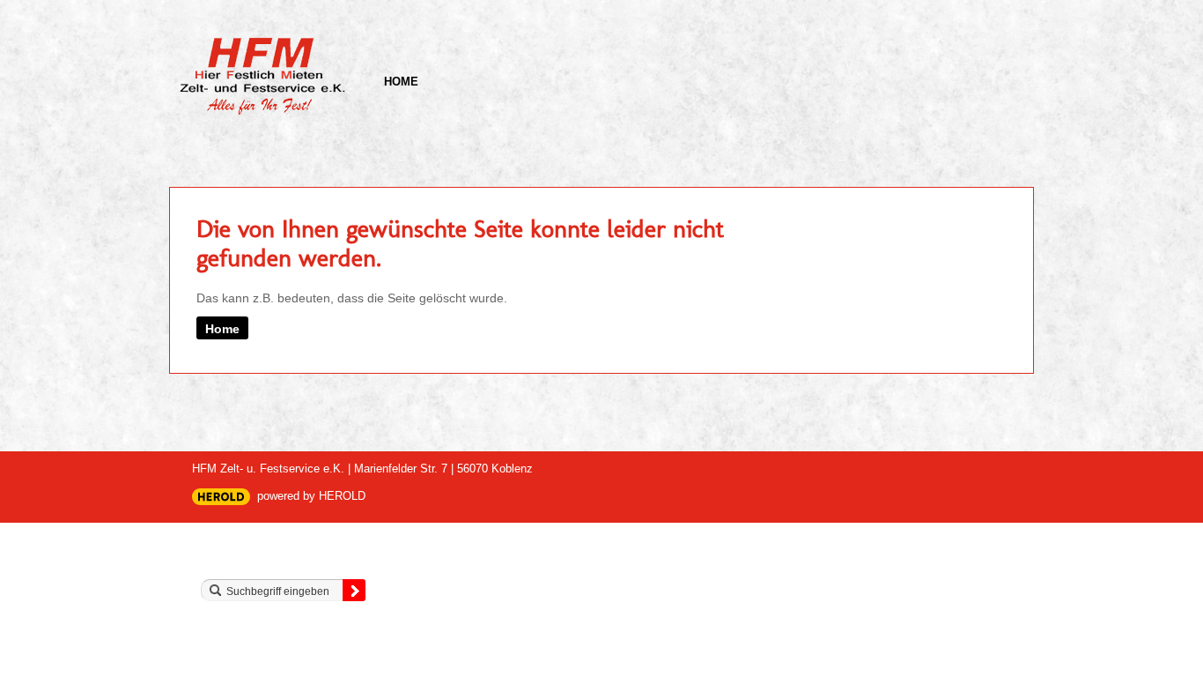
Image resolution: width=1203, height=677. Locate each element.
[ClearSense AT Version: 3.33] (221, 496)
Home (401, 81)
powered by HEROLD (311, 495)
